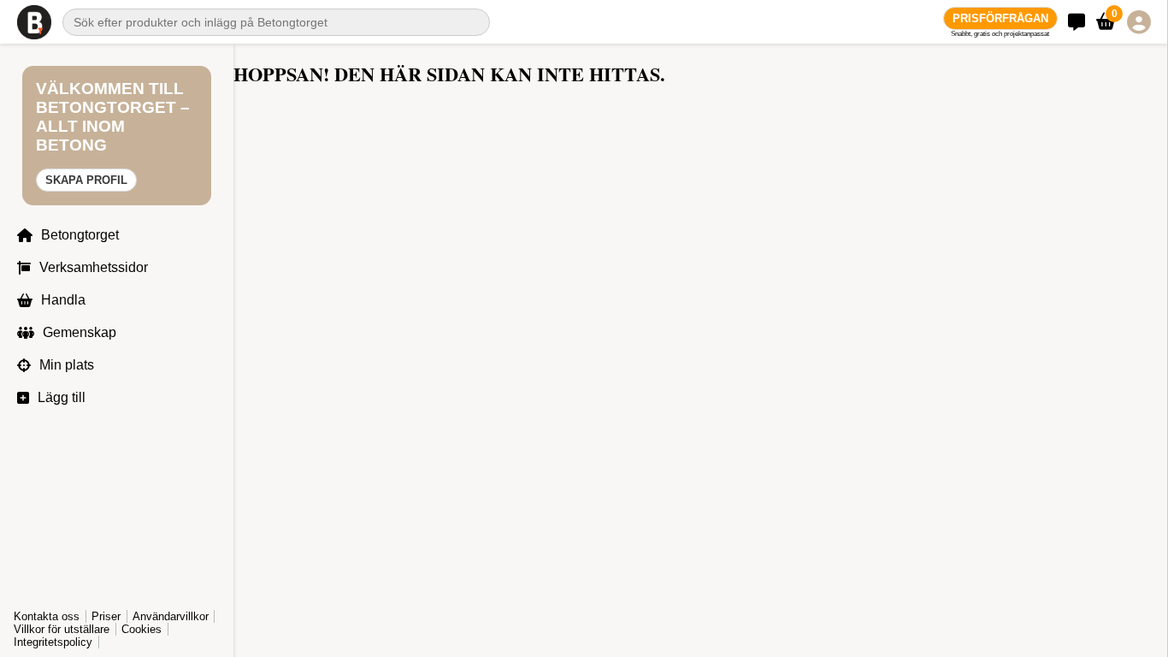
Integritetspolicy (53, 642)
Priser (106, 616)
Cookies (141, 629)
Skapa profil (86, 180)
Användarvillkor (171, 616)
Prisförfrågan (1000, 18)
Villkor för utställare (61, 629)
